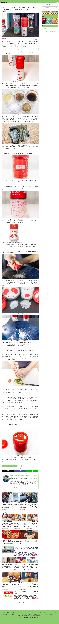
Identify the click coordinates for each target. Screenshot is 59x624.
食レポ (15, 466)
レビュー (4, 466)
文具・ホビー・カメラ (7, 614)
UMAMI (20, 466)
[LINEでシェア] (32, 471)
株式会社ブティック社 (48, 28)
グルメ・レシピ (10, 466)
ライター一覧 (44, 614)
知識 (40, 612)
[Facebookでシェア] (20, 471)
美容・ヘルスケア (35, 612)
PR (31, 614)
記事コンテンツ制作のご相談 (50, 31)
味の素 (28, 466)
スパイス (24, 466)
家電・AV (9, 612)
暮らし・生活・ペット (27, 612)
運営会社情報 (38, 615)
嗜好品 (23, 614)
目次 (19, 49)
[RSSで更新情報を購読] (16, 487)
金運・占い (19, 612)
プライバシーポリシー (52, 614)
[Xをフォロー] (12, 487)
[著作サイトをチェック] (11, 487)
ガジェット (14, 612)
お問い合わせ (20, 615)
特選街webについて (37, 614)
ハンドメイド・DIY (45, 612)
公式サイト (4, 461)
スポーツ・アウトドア (16, 614)
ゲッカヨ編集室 (47, 30)
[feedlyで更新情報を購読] (14, 487)
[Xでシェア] (8, 471)
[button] (57, 7)
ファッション (27, 614)
